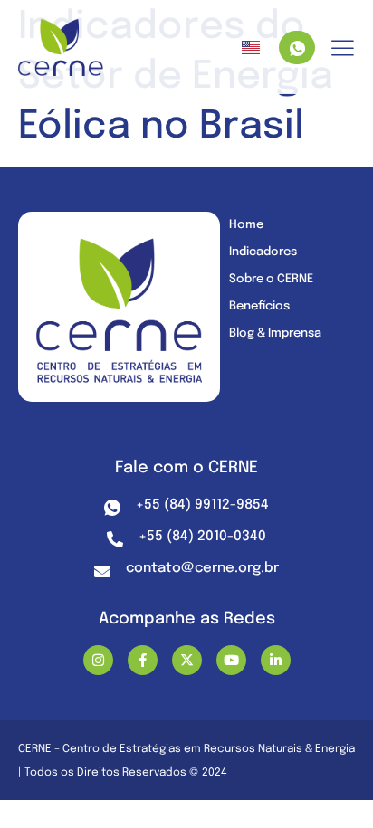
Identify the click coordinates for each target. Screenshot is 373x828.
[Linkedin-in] (276, 660)
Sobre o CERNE (271, 279)
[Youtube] (231, 660)
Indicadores (263, 252)
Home (246, 225)
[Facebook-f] (143, 660)
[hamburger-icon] (342, 49)
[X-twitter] (187, 660)
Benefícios (259, 306)
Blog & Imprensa (275, 333)
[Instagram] (98, 660)
